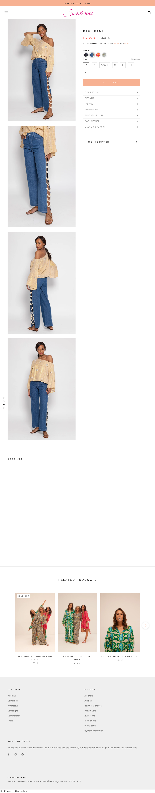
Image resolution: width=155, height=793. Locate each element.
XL (131, 65)
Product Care (90, 710)
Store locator (14, 715)
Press (10, 720)
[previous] (9, 625)
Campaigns (13, 710)
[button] (86, 55)
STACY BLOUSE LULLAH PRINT (120, 656)
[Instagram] (16, 754)
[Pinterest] (22, 754)
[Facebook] (9, 754)
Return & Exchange (93, 705)
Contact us (13, 700)
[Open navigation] (6, 12)
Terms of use (90, 720)
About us (12, 695)
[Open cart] (149, 13)
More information (97, 142)
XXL (87, 72)
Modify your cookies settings (13, 791)
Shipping (88, 700)
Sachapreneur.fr (33, 781)
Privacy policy (90, 725)
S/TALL (104, 65)
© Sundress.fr (17, 777)
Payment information (93, 730)
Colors (86, 50)
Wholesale (13, 705)
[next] (145, 625)
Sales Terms (89, 715)
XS (86, 65)
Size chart (135, 59)
